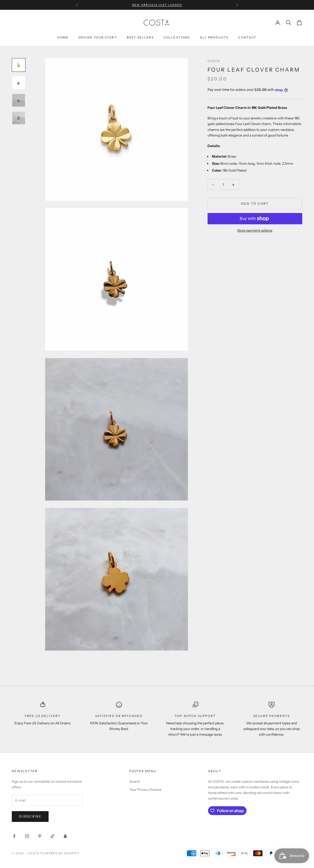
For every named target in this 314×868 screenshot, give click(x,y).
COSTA (214, 61)
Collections (177, 37)
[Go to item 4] (19, 118)
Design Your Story (97, 37)
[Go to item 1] (19, 65)
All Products (214, 37)
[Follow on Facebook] (14, 836)
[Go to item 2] (19, 82)
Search (134, 781)
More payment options (254, 230)
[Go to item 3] (19, 100)
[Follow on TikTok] (52, 836)
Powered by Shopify (59, 853)
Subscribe (30, 816)
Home (63, 37)
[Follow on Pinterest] (39, 836)
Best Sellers (140, 37)
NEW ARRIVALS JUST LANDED (157, 5)
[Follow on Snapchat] (65, 836)
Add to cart (255, 203)
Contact (247, 37)
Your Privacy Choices (145, 789)
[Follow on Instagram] (27, 836)
